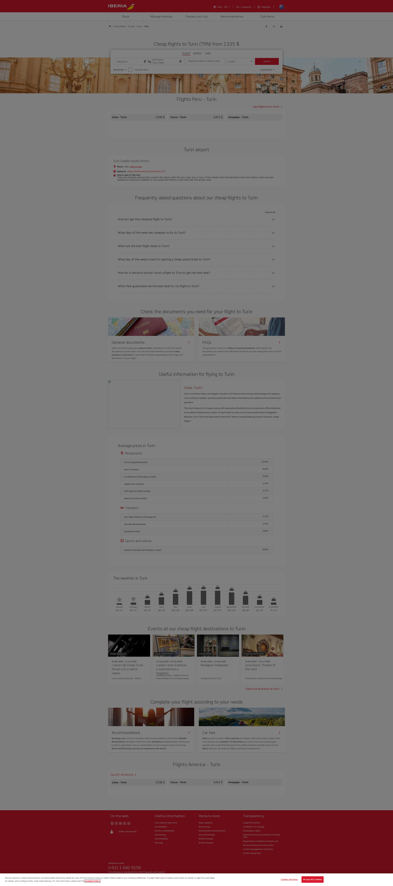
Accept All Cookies (312, 879)
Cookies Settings (289, 879)
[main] (196, 879)
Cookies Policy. (92, 881)
